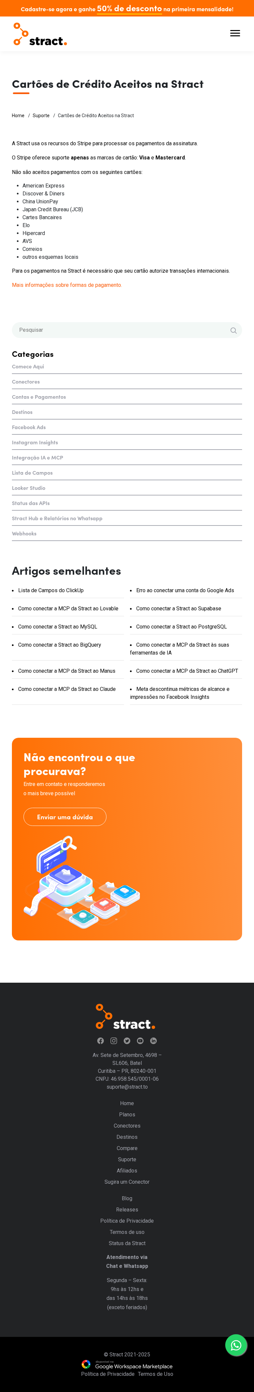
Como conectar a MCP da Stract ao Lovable (67, 608)
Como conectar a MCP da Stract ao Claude (66, 689)
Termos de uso (127, 1232)
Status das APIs (31, 502)
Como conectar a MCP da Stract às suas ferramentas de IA (179, 649)
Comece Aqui (28, 366)
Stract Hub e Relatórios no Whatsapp (57, 518)
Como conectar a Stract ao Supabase (178, 608)
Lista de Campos (32, 472)
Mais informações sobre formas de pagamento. (67, 285)
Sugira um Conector (127, 1182)
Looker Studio (28, 487)
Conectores (26, 381)
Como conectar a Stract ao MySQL (57, 627)
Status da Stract (127, 1243)
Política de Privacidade (127, 1221)
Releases (127, 1209)
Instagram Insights (35, 442)
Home (18, 115)
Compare (127, 1148)
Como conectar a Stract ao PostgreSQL (181, 627)
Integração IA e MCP (37, 457)
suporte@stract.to (127, 1087)
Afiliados (127, 1171)
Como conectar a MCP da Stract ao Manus (66, 671)
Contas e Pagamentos (39, 396)
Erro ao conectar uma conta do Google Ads (184, 590)
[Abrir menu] (235, 33)
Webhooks (24, 533)
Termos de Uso (155, 1374)
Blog (127, 1198)
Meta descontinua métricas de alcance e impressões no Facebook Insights (180, 693)
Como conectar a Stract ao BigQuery (59, 645)
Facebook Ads (29, 426)
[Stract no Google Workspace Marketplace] (127, 1364)
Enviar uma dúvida (65, 816)
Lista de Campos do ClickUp (50, 590)
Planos (127, 1114)
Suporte (41, 115)
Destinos (22, 411)
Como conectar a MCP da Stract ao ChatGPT (186, 671)
